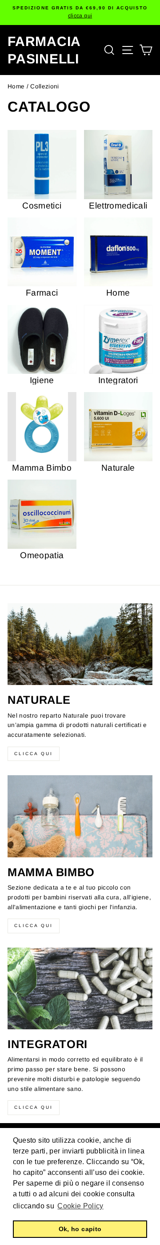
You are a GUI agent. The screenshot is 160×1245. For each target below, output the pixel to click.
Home (16, 86)
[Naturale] (80, 644)
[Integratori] (80, 988)
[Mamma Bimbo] (80, 816)
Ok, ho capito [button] (80, 1228)
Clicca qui (33, 753)
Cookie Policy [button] (80, 1206)
